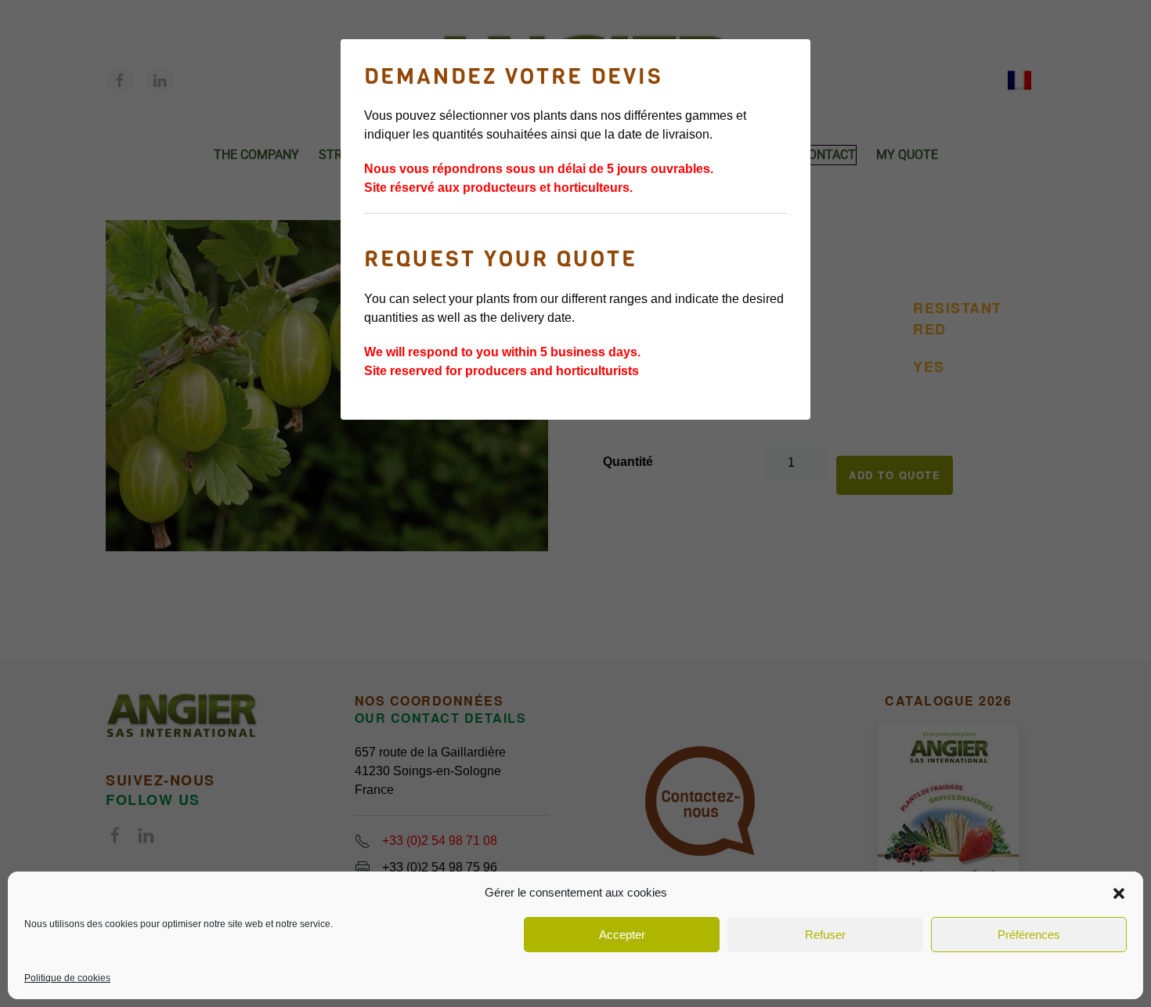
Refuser (825, 934)
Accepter (622, 934)
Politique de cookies (67, 978)
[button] (1119, 893)
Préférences (1029, 934)
